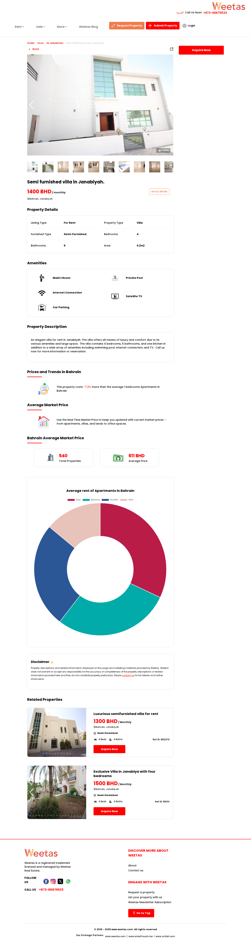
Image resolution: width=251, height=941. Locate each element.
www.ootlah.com (165, 936)
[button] (168, 105)
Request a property (141, 892)
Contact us (135, 870)
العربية (180, 12)
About (132, 865)
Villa (40, 43)
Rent (18, 27)
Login (191, 25)
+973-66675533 (215, 13)
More (60, 27)
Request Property (129, 25)
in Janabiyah (54, 43)
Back (35, 49)
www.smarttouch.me (140, 936)
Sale (39, 27)
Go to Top (143, 913)
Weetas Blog (88, 27)
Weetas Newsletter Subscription (149, 902)
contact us (128, 675)
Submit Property (165, 25)
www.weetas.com (115, 936)
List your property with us (145, 897)
